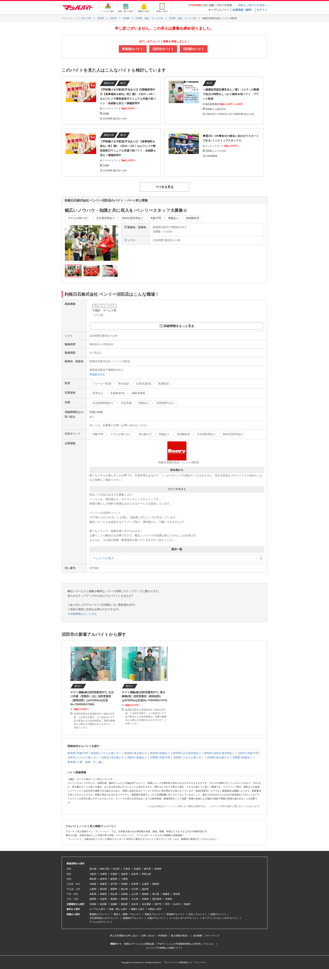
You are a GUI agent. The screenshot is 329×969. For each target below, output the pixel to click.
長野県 (113, 889)
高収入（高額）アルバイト (127, 914)
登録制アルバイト (176, 914)
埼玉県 (116, 869)
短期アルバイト (218, 914)
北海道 (92, 884)
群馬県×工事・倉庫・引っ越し (86, 762)
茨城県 (137, 869)
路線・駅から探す (118, 909)
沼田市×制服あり (137, 757)
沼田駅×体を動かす (218, 757)
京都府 (113, 874)
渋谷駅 (92, 904)
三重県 (124, 879)
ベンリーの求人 (103, 558)
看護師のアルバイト (133, 918)
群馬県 (158, 869)
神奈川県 (104, 869)
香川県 (155, 894)
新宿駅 (103, 904)
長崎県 (113, 899)
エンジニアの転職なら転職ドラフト (164, 947)
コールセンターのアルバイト (184, 918)
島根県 (103, 894)
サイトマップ (212, 935)
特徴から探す (155, 909)
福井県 (145, 889)
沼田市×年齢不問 (248, 753)
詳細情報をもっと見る (179, 326)
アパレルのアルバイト (100, 922)
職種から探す (138, 909)
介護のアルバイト (156, 918)
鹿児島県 (156, 899)
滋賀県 (124, 874)
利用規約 (162, 935)
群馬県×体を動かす (135, 753)
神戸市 (158, 904)
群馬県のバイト (132, 49)
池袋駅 (113, 904)
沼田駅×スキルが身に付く (188, 757)
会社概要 (197, 935)
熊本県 (124, 899)
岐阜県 (103, 879)
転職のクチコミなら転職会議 (139, 943)
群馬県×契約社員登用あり (219, 753)
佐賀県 (103, 899)
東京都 (92, 869)
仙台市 (176, 904)
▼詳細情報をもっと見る (82, 613)
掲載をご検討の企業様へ (252, 5)
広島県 (124, 894)
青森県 (103, 884)
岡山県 (113, 894)
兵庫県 (103, 874)
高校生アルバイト (154, 914)
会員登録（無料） (243, 9)
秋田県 (134, 884)
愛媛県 (166, 894)
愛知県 (92, 879)
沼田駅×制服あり (242, 757)
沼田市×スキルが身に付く (83, 757)
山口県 (134, 894)
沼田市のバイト (163, 49)
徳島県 (145, 894)
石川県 (134, 889)
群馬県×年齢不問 (78, 753)
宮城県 (124, 884)
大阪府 (92, 874)
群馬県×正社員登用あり (187, 753)
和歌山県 (146, 874)
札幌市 (187, 904)
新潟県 (103, 889)
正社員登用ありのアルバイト (104, 918)
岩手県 (113, 884)
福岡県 (92, 899)
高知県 (176, 894)
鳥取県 (92, 894)
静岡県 (113, 879)
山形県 (145, 884)
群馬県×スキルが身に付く (106, 753)
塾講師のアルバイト (99, 914)
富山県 (124, 889)
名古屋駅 (146, 904)
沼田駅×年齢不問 (160, 757)
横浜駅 (124, 904)
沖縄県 (168, 899)
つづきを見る (164, 186)
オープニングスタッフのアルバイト (220, 918)
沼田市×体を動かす (112, 757)
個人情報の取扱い (180, 935)
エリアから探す (97, 909)
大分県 (134, 899)
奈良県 (134, 874)
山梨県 (92, 889)
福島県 (155, 884)
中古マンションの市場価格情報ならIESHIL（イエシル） (186, 943)
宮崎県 (145, 899)
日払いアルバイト (197, 914)
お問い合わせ (148, 935)
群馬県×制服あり (160, 753)
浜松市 (134, 904)
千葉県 (126, 869)
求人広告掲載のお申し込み (123, 935)
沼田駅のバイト (193, 49)
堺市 (167, 904)
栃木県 (147, 869)
